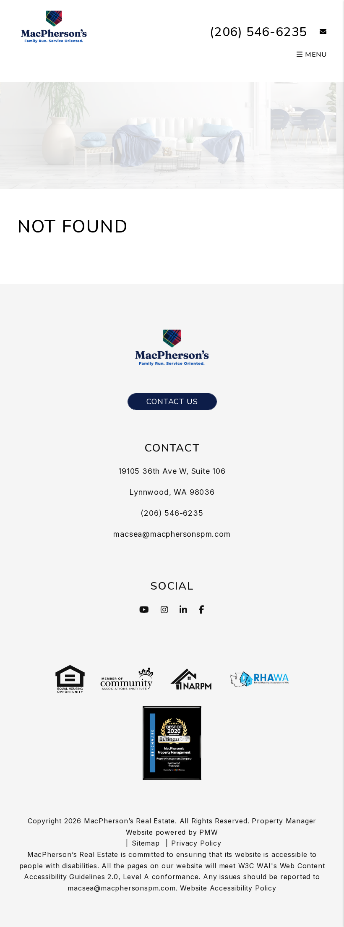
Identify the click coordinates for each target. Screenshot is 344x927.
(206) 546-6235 (258, 32)
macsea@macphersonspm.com (171, 534)
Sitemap (146, 843)
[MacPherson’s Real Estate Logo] (54, 25)
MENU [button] (315, 54)
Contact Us (172, 402)
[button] (317, 32)
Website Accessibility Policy (228, 888)
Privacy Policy (196, 843)
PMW (208, 832)
